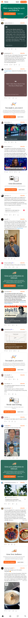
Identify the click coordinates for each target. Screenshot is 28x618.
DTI (7, 137)
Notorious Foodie (8, 568)
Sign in (17, 2)
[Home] (2, 2)
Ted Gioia (6, 195)
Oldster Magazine (8, 303)
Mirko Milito (7, 122)
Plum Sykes (7, 69)
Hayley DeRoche (8, 23)
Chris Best (6, 375)
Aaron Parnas (7, 146)
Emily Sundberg (8, 263)
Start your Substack (10, 13)
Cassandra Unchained (11, 344)
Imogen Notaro (8, 71)
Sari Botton (7, 291)
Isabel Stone (20, 228)
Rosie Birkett (7, 508)
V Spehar (6, 425)
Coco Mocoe (7, 383)
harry (5, 219)
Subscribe (22, 23)
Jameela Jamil (7, 53)
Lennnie (6, 417)
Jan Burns (22, 302)
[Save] (25, 45)
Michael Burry (7, 329)
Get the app (23, 2)
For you (2, 20)
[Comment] (9, 49)
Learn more (20, 13)
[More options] (26, 23)
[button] (3, 616)
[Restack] (13, 98)
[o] (12, 243)
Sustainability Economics (10, 482)
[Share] (15, 49)
